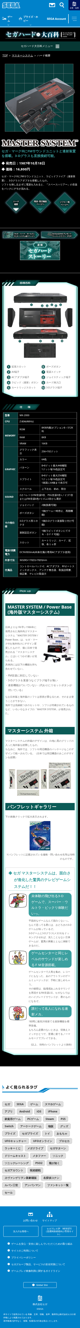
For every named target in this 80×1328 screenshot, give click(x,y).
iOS (39, 1111)
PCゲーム (33, 1119)
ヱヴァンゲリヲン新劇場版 (21, 1178)
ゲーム (10, 18)
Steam (50, 1119)
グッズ (64, 1126)
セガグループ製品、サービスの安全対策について (38, 1264)
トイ (47, 1133)
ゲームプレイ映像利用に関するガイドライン (35, 1270)
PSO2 (38, 1163)
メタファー (39, 1156)
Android (24, 1111)
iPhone (52, 1111)
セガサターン (58, 1148)
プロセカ (64, 1141)
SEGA (20, 1104)
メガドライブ (35, 1148)
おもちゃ (62, 1133)
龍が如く (54, 1163)
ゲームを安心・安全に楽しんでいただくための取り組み (41, 1243)
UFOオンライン (42, 1141)
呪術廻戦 (35, 1170)
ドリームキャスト (15, 1156)
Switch (9, 1126)
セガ (7, 1104)
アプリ (9, 1111)
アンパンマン (33, 1185)
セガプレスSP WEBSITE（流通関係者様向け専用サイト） (59, 1231)
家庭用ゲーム (13, 1119)
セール (9, 1192)
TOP (5, 55)
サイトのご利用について (24, 1250)
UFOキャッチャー (15, 1141)
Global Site (42, 1285)
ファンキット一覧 (58, 1185)
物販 (51, 1126)
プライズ (10, 1133)
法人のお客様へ (21, 1231)
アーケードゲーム (31, 1126)
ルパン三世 (11, 1185)
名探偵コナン (51, 1178)
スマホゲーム (53, 1104)
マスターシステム (22, 55)
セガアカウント (14, 1170)
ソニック (58, 1156)
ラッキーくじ (13, 1148)
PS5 (63, 1119)
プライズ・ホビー (30, 18)
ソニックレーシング (17, 1163)
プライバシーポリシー (23, 1257)
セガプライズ (30, 1133)
